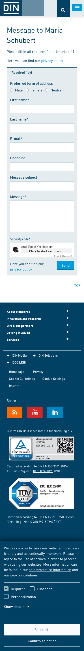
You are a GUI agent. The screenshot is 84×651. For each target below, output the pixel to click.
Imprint (14, 385)
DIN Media (19, 355)
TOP (77, 285)
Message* (18, 196)
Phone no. (18, 158)
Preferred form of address (31, 83)
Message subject (23, 177)
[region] (42, 580)
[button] (19, 606)
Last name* (19, 119)
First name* (19, 100)
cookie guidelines (24, 574)
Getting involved (18, 333)
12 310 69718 (37, 521)
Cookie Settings (53, 378)
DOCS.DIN (19, 362)
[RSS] (14, 412)
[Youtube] (35, 412)
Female (36, 89)
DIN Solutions (48, 355)
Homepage (16, 371)
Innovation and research (24, 319)
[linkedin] (55, 412)
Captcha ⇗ (63, 255)
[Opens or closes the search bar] (63, 8)
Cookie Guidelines (22, 378)
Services (13, 339)
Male (19, 89)
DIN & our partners (20, 326)
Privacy (38, 371)
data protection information (50, 569)
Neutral (56, 89)
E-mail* (16, 138)
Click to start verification (46, 251)
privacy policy (52, 60)
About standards (18, 312)
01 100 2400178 (43, 471)
